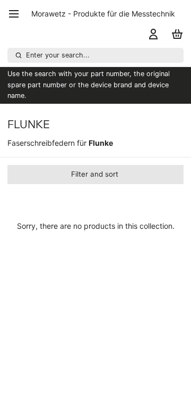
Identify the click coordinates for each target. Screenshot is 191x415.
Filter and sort (94, 174)
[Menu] (17, 14)
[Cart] (175, 34)
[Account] (151, 34)
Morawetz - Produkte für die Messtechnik (103, 13)
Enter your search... (58, 55)
